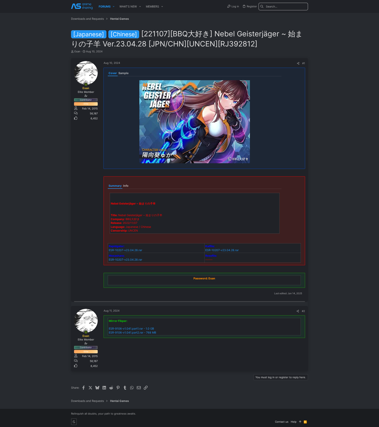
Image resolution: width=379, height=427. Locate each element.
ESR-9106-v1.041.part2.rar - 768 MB (132, 332)
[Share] (298, 63)
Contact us (281, 421)
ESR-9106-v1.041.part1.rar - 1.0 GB (131, 328)
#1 (303, 63)
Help (293, 421)
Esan (77, 51)
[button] (113, 6)
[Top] (300, 422)
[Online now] (86, 84)
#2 (303, 311)
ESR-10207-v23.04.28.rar (125, 250)
